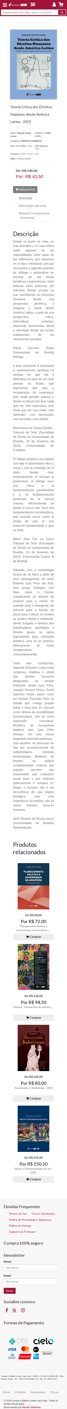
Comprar (35, 936)
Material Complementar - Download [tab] (34, 215)
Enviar (9, 1290)
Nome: (8, 1261)
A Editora (20, 1392)
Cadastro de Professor (22, 1231)
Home (6, 1392)
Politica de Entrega (20, 1225)
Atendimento (38, 1392)
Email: (8, 1275)
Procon (54, 1392)
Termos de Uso (18, 1213)
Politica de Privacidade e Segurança (30, 1219)
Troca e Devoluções (43, 1213)
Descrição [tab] (25, 198)
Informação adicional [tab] (32, 205)
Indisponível (26, 189)
